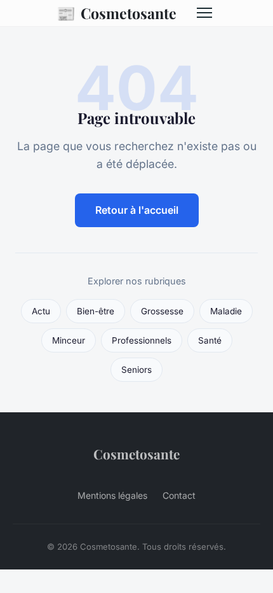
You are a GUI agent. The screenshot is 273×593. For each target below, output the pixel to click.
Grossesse (162, 311)
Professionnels (141, 340)
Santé (210, 340)
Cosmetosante (116, 13)
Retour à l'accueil (136, 210)
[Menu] (204, 13)
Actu (41, 311)
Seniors (136, 370)
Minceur (68, 340)
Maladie (226, 311)
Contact (179, 495)
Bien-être (95, 311)
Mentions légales (112, 495)
